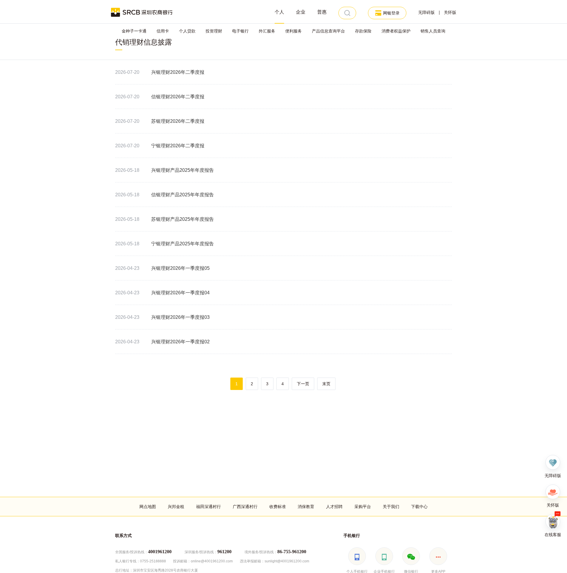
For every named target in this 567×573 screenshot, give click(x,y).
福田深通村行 (208, 506)
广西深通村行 (245, 506)
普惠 (322, 11)
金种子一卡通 (134, 31)
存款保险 (363, 31)
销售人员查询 (433, 31)
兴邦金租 (176, 506)
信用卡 (163, 31)
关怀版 (450, 12)
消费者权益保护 (396, 31)
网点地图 (147, 506)
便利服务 (293, 31)
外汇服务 (267, 31)
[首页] (142, 12)
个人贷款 (187, 31)
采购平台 (362, 506)
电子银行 (240, 31)
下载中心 (419, 506)
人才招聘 (334, 506)
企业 (300, 11)
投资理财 (214, 31)
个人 (279, 11)
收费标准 (277, 506)
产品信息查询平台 (328, 31)
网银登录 (391, 13)
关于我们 (391, 506)
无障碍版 (426, 12)
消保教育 (306, 506)
